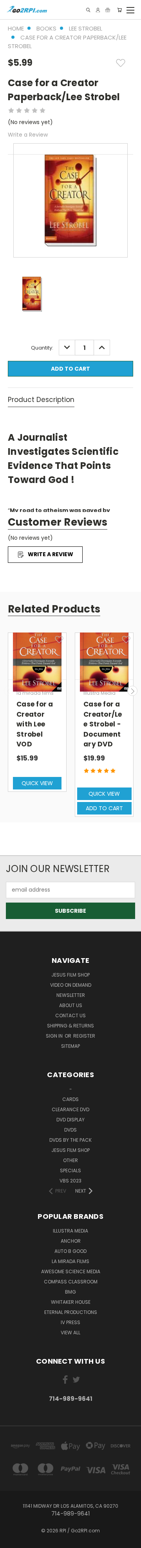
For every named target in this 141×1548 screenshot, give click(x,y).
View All (70, 1332)
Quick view (37, 783)
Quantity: (42, 347)
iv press (70, 1322)
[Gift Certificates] (107, 10)
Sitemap (70, 1046)
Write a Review (28, 135)
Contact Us (70, 1015)
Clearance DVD (70, 1109)
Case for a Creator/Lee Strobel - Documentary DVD (102, 724)
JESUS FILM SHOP (70, 974)
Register (84, 1036)
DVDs (70, 1129)
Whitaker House (70, 1302)
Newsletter (70, 995)
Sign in (55, 1036)
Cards (70, 1099)
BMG (70, 1291)
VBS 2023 (70, 1180)
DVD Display (70, 1119)
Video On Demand (70, 985)
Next (132, 691)
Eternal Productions (70, 1312)
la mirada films (70, 1261)
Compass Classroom (71, 1281)
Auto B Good (70, 1251)
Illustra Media (70, 1230)
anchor (71, 1241)
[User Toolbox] (97, 10)
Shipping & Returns (70, 1025)
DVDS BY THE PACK (70, 1140)
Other (70, 1160)
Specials (70, 1170)
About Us (70, 1005)
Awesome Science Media (70, 1271)
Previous (9, 691)
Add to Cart (104, 808)
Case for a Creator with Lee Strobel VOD (34, 724)
